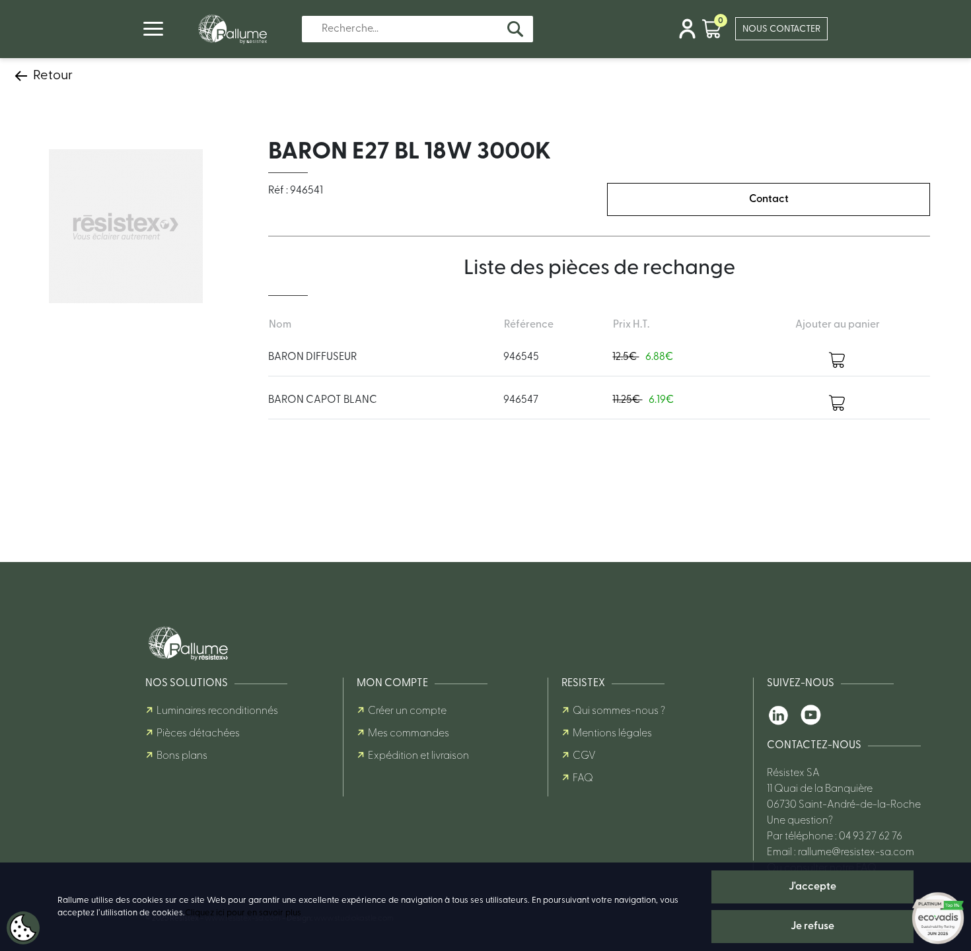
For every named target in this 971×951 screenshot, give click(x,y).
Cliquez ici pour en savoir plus (243, 913)
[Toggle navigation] (153, 29)
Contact (769, 199)
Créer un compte (407, 711)
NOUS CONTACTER (781, 29)
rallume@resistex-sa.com (856, 852)
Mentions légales (612, 733)
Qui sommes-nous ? (619, 711)
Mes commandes (408, 733)
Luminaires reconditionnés (217, 711)
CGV (584, 756)
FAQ (583, 778)
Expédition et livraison (418, 756)
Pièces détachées (198, 733)
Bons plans (182, 756)
